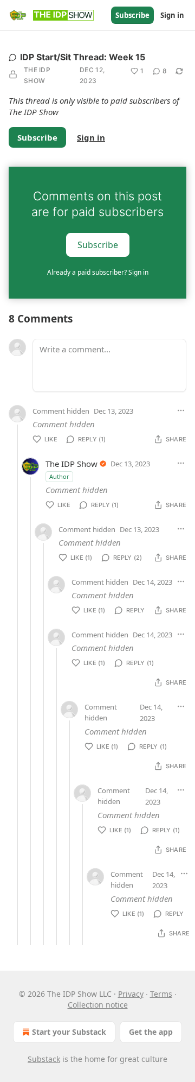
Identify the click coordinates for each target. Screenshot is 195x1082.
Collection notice (98, 1004)
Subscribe (132, 15)
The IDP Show (37, 75)
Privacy (131, 994)
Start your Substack (69, 1032)
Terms (161, 994)
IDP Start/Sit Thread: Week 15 (82, 57)
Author (59, 476)
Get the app (151, 1032)
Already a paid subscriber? (97, 272)
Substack (44, 1059)
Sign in (172, 15)
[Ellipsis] (181, 410)
